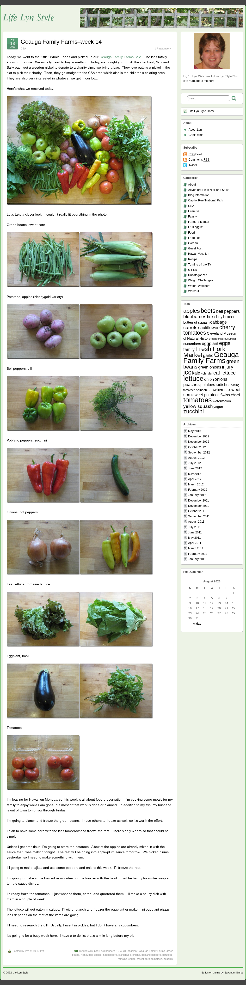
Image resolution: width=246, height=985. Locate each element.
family (189, 349)
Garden (193, 243)
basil (96, 950)
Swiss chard (230, 395)
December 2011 (198, 500)
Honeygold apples (91, 954)
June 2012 (195, 468)
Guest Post (195, 248)
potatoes (167, 954)
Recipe (192, 259)
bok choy (214, 316)
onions (136, 954)
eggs (224, 343)
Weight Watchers (199, 286)
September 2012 (199, 452)
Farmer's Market (198, 222)
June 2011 (195, 532)
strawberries (218, 389)
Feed (195, 154)
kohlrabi (206, 373)
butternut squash (196, 322)
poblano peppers (151, 954)
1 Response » (162, 48)
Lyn (27, 950)
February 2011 (197, 554)
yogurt (218, 407)
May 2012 (194, 474)
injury (227, 366)
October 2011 (197, 511)
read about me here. (202, 81)
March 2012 (196, 484)
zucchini (168, 958)
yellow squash (198, 406)
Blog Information (198, 195)
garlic (208, 355)
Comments (199, 159)
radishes (223, 384)
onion (209, 379)
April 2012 (195, 479)
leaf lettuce (124, 954)
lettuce (193, 378)
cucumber (230, 338)
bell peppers (108, 950)
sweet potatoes (206, 395)
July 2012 (194, 463)
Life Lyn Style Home (202, 111)
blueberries (194, 316)
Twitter (193, 165)
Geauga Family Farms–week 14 (61, 41)
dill (124, 950)
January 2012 (197, 495)
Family (192, 216)
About (192, 184)
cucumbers (192, 344)
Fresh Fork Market (204, 351)
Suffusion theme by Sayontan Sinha (222, 972)
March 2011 (195, 548)
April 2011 (194, 543)
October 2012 (197, 447)
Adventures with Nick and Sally (208, 190)
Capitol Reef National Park (205, 200)
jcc (187, 372)
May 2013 (194, 431)
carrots (190, 327)
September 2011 (199, 516)
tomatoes (156, 958)
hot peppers (110, 954)
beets (208, 310)
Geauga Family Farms (152, 950)
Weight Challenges (200, 280)
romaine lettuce (126, 958)
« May (197, 623)
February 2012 (197, 489)
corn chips (217, 338)
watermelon (222, 401)
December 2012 (198, 436)
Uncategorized (197, 275)
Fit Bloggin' (195, 227)
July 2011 (194, 527)
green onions (209, 367)
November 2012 (198, 441)
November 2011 (198, 506)
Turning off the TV (199, 264)
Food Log (194, 238)
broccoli (230, 316)
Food (191, 232)
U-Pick (192, 270)
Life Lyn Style (29, 16)
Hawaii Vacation (198, 253)
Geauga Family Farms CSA (120, 57)
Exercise (193, 211)
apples (191, 311)
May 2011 (194, 537)
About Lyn (195, 129)
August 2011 (196, 521)
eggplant (132, 950)
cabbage (218, 322)
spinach (201, 390)
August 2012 (196, 457)
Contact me (196, 135)
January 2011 (197, 559)
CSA (23, 48)
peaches (191, 384)
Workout (193, 291)
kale (196, 373)
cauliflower (208, 327)
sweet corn (143, 958)
